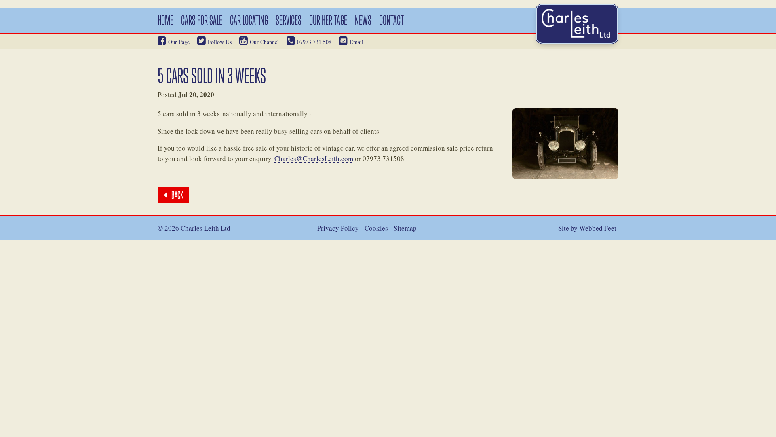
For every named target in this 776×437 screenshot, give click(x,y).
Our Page (179, 42)
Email (356, 42)
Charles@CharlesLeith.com (313, 159)
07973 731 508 (314, 42)
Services (289, 20)
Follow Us (220, 42)
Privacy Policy (338, 228)
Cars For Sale (201, 20)
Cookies (376, 228)
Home (165, 20)
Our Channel (264, 42)
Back (177, 195)
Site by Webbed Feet (587, 228)
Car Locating (249, 20)
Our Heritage (328, 20)
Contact (391, 20)
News (363, 20)
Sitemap (405, 228)
